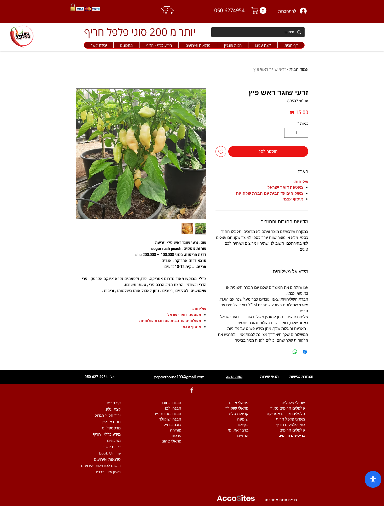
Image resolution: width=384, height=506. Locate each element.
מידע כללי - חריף (107, 434)
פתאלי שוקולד (236, 408)
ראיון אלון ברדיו (108, 471)
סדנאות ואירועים (107, 459)
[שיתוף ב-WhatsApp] (295, 352)
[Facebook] (191, 390)
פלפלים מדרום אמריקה (286, 413)
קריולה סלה (238, 413)
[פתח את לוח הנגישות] (373, 479)
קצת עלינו (112, 409)
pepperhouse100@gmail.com (179, 376)
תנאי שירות (269, 376)
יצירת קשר (112, 446)
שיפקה (242, 419)
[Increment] (288, 132)
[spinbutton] (296, 132)
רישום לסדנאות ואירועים (101, 465)
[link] (259, 10)
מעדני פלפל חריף (290, 419)
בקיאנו (243, 424)
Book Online (110, 453)
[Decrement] (304, 132)
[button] (232, 45)
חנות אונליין (111, 421)
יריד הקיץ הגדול (108, 415)
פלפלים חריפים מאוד (287, 408)
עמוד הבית (298, 69)
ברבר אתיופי (238, 430)
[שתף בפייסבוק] (305, 352)
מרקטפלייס (111, 428)
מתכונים (114, 440)
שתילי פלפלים (293, 402)
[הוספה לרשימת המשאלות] (221, 151)
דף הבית (114, 402)
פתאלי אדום (238, 402)
